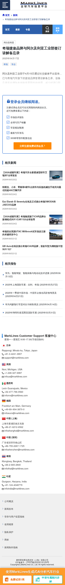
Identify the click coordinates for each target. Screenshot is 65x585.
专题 (28, 29)
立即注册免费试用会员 (31, 146)
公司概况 (8, 501)
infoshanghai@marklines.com (19, 430)
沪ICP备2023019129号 (37, 562)
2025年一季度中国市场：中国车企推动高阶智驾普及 (31, 292)
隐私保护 (8, 532)
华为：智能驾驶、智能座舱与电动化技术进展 (27, 273)
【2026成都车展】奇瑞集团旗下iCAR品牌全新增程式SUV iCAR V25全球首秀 (24, 218)
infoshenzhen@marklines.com (19, 449)
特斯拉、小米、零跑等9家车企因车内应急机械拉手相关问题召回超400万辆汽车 (31, 188)
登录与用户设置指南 (14, 516)
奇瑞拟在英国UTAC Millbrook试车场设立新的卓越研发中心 (24, 233)
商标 (6, 539)
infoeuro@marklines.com (16, 413)
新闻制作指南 (11, 547)
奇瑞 (6, 64)
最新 (17, 29)
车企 (14, 64)
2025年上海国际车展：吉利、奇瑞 (22, 284)
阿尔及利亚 (9, 42)
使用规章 (8, 524)
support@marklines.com (16, 357)
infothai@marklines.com (16, 468)
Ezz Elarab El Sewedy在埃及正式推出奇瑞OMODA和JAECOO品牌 (29, 203)
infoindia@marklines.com (17, 488)
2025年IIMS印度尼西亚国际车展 (21, 312)
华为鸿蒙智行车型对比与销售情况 (22, 304)
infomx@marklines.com (16, 395)
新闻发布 (8, 508)
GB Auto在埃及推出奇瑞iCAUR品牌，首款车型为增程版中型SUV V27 (32, 247)
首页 (7, 29)
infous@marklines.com (15, 376)
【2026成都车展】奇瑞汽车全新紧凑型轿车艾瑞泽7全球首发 (24, 174)
